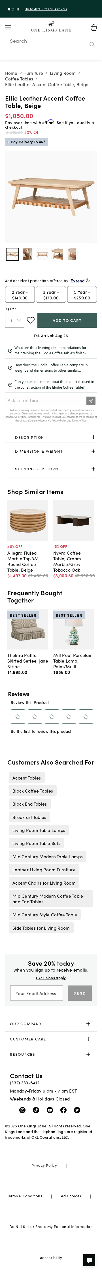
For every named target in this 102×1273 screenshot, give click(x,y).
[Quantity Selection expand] (19, 320)
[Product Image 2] (42, 254)
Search (18, 41)
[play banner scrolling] (17, 9)
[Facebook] (64, 1109)
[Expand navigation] (12, 27)
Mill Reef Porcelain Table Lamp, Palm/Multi (73, 660)
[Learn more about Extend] (88, 280)
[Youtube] (51, 1109)
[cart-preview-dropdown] (94, 27)
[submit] (92, 44)
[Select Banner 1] (13, 9)
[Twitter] (78, 1109)
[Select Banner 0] (9, 9)
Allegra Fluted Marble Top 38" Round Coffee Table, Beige (23, 561)
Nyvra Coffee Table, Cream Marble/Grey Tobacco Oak (67, 561)
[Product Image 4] (72, 254)
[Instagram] (23, 1109)
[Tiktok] (37, 1109)
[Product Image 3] (57, 254)
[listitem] (26, 777)
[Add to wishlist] (31, 320)
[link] (51, 437)
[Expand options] (93, 437)
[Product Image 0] (12, 254)
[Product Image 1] (27, 254)
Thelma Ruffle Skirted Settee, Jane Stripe (27, 660)
